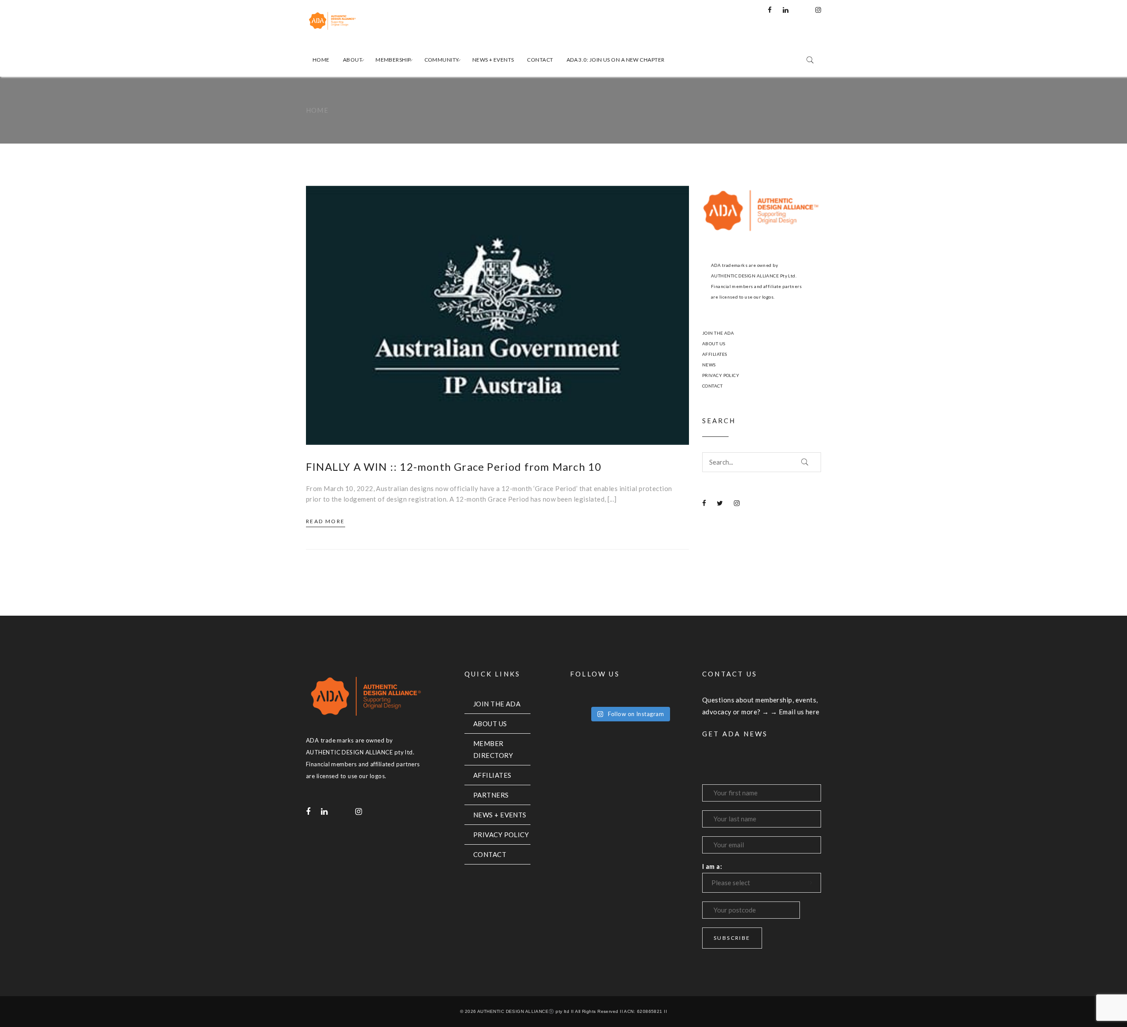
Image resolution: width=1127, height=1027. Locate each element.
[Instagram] (818, 9)
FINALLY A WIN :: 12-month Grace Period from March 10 (453, 466)
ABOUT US (714, 343)
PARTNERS (491, 795)
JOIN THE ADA (718, 333)
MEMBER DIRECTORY (493, 749)
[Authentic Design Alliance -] (361, 21)
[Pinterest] (802, 9)
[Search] (805, 462)
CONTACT (712, 385)
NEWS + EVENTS (500, 815)
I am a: (712, 866)
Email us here (799, 712)
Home (317, 110)
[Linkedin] (785, 9)
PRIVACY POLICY (720, 375)
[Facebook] (769, 9)
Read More (325, 521)
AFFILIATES (714, 354)
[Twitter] (719, 502)
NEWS (709, 364)
